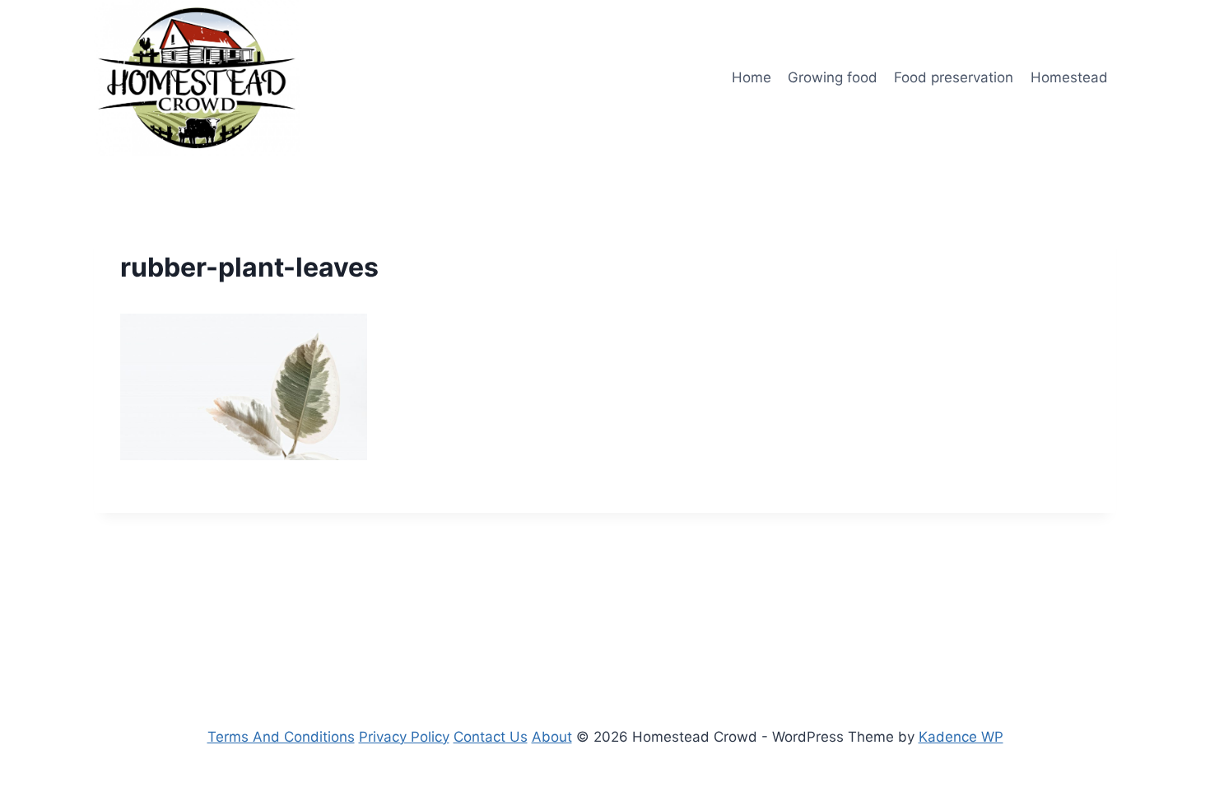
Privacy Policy (404, 737)
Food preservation (953, 77)
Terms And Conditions (281, 737)
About (552, 737)
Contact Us (491, 737)
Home (751, 77)
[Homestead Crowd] (197, 78)
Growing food (832, 77)
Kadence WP (961, 737)
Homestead (1069, 77)
